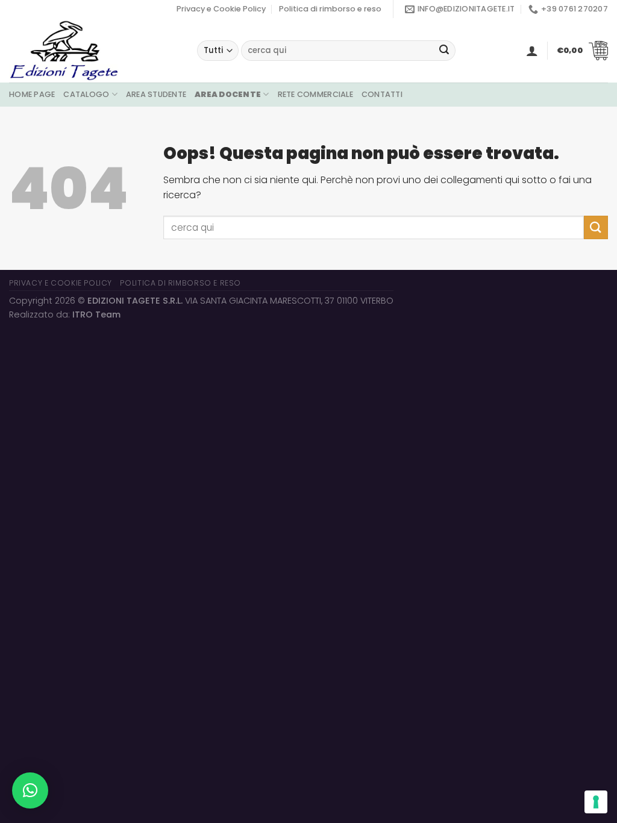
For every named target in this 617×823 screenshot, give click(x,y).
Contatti (382, 94)
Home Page (32, 94)
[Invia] (444, 50)
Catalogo (86, 94)
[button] (30, 790)
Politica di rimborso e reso (330, 9)
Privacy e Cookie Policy (221, 9)
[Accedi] (532, 50)
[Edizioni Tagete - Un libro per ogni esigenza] (94, 50)
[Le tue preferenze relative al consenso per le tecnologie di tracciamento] (595, 801)
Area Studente (156, 94)
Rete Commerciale (315, 94)
